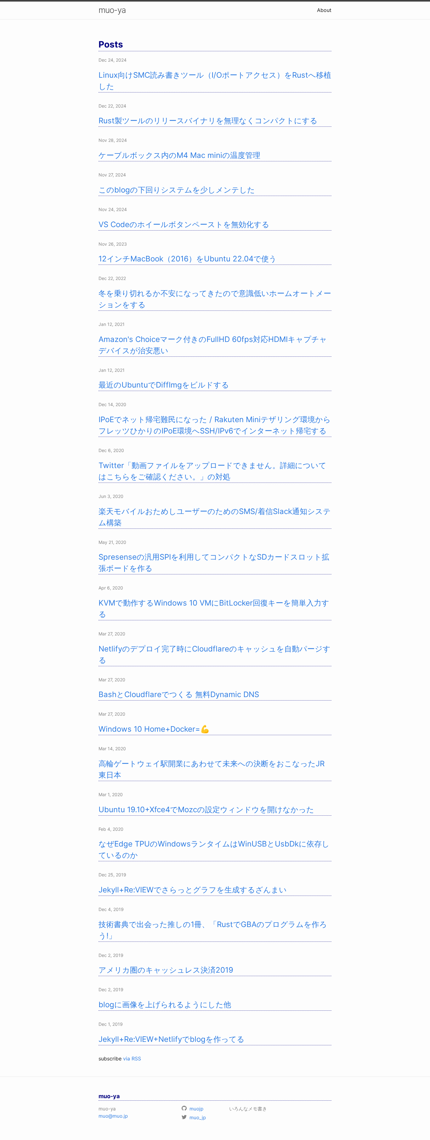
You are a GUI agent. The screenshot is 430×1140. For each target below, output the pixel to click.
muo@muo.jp (113, 1116)
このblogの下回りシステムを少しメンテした (177, 189)
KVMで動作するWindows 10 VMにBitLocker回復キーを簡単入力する (214, 608)
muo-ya (112, 10)
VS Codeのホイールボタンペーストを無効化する (184, 224)
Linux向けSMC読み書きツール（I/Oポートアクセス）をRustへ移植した (215, 80)
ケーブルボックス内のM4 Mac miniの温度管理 (179, 155)
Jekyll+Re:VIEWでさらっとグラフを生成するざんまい (193, 889)
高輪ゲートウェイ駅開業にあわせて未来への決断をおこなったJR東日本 (212, 769)
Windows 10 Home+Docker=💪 (154, 729)
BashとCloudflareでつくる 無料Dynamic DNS (179, 694)
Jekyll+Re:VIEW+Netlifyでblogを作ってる (172, 1039)
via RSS (132, 1058)
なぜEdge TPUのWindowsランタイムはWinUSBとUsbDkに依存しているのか (214, 849)
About (324, 10)
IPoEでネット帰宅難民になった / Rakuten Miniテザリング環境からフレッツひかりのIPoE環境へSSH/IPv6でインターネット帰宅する (215, 425)
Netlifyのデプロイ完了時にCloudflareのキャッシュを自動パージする (215, 654)
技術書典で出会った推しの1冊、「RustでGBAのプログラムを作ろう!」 (213, 930)
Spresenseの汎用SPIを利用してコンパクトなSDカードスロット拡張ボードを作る (214, 562)
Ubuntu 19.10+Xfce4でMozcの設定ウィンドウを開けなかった (206, 809)
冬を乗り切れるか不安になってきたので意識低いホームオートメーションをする (215, 299)
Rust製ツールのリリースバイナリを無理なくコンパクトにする (208, 120)
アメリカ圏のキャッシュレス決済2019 (166, 970)
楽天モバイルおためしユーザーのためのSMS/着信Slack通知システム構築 (215, 517)
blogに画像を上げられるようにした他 (165, 1004)
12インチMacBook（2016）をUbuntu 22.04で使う (188, 258)
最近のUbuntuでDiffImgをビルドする (164, 384)
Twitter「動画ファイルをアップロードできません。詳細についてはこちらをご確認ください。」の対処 (212, 471)
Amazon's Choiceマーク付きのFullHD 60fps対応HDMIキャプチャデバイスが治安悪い (213, 345)
